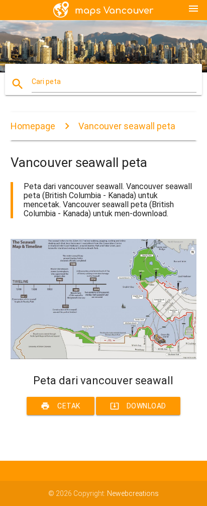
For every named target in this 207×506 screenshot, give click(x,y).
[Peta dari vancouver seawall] (104, 357)
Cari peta (46, 81)
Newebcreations (133, 493)
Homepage (33, 126)
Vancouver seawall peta (126, 126)
